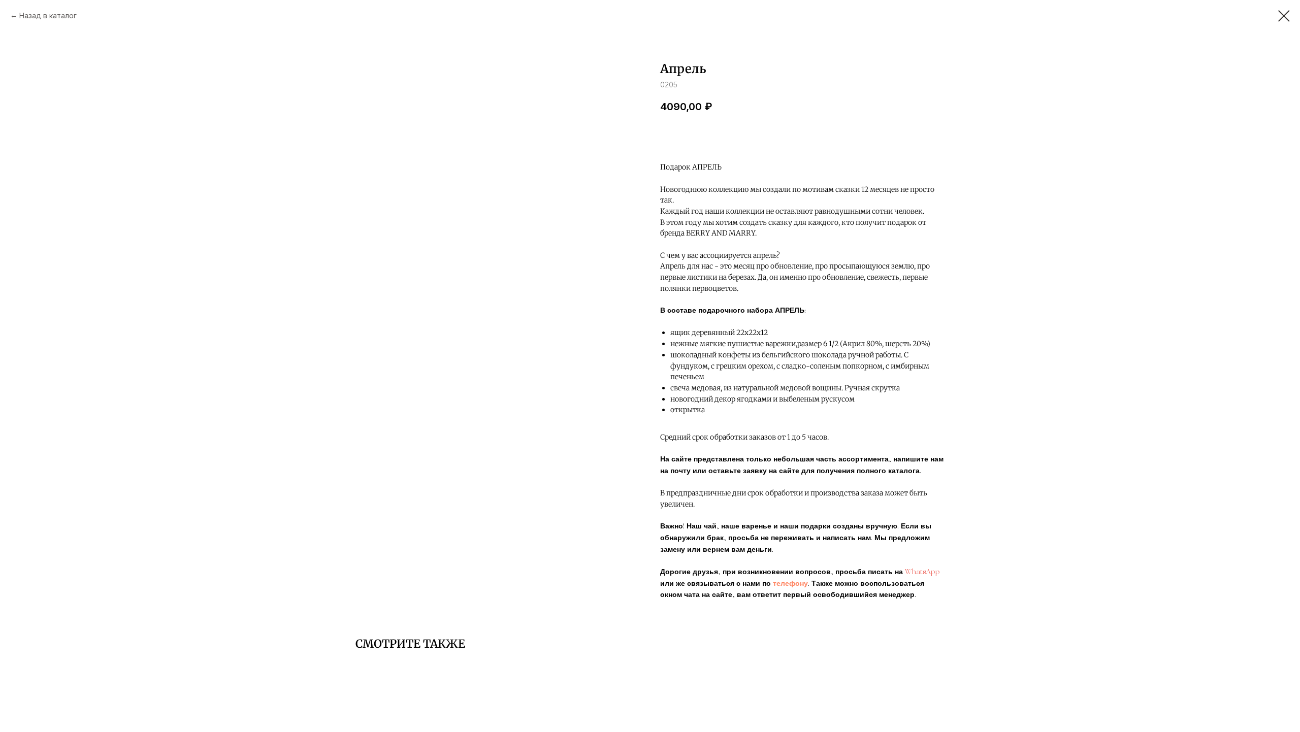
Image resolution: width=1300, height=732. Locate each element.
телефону (790, 584)
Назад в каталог (48, 15)
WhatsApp (922, 572)
